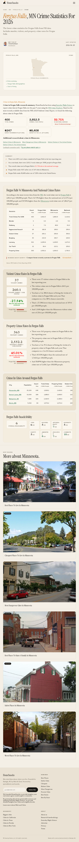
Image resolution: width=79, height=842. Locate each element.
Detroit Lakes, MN (15, 394)
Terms (43, 828)
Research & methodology (49, 817)
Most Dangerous (46, 789)
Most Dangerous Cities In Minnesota (34, 142)
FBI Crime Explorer (55, 108)
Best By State (45, 797)
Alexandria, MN (14, 390)
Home (5, 9)
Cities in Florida (8, 823)
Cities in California (9, 817)
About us (44, 815)
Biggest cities (7, 815)
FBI (41, 195)
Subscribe (32, 790)
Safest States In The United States (60, 142)
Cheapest (44, 783)
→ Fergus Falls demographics (15, 84)
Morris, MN (12, 403)
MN (10, 9)
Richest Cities (45, 786)
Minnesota (45, 201)
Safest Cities (45, 781)
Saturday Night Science (64, 105)
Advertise (44, 823)
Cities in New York (9, 826)
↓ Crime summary (11, 81)
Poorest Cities (45, 792)
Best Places (44, 778)
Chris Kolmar (13, 44)
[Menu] (74, 2)
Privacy (43, 826)
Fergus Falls (17, 9)
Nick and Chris (21, 805)
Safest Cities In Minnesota (12, 142)
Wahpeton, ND (14, 399)
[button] (39, 257)
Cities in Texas (8, 820)
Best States (44, 795)
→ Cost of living (11, 86)
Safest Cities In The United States (14, 145)
